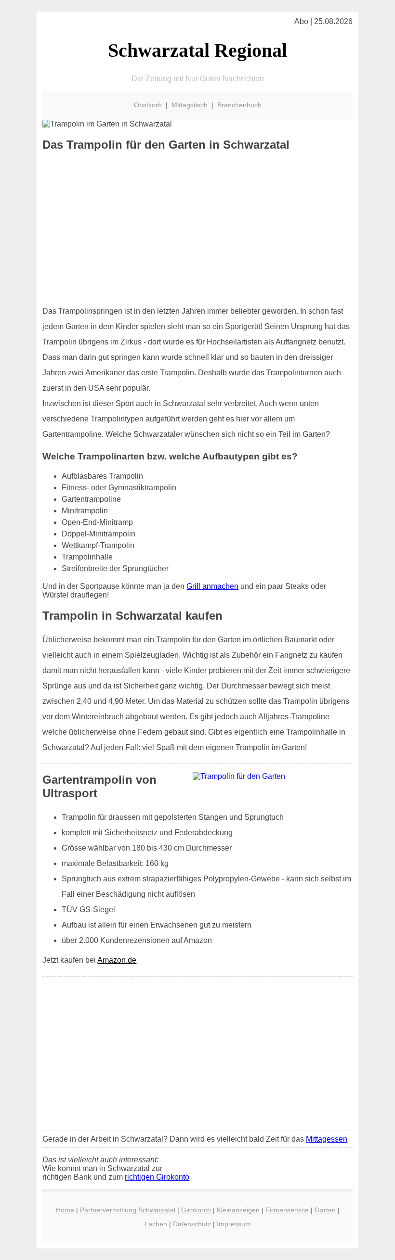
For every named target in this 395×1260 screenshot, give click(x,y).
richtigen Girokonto (157, 1177)
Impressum (234, 1224)
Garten (325, 1210)
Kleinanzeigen (238, 1210)
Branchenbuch (239, 105)
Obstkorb (148, 105)
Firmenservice (287, 1210)
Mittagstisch (189, 105)
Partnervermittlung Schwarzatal (127, 1210)
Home (65, 1210)
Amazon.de (116, 960)
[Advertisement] (198, 228)
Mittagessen (326, 1139)
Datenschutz (192, 1224)
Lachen (156, 1224)
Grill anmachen (212, 586)
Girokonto (196, 1210)
